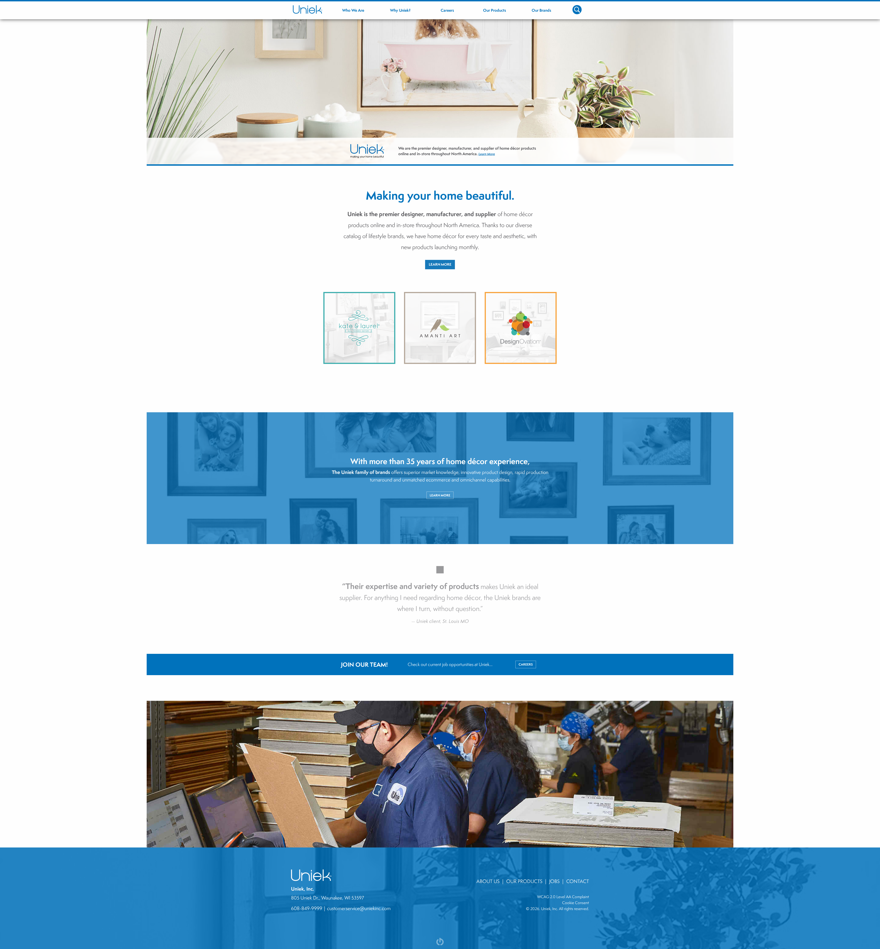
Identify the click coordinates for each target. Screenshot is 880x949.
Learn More (500, 158)
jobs (554, 881)
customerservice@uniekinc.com (359, 908)
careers (526, 664)
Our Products (524, 881)
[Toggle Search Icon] (577, 9)
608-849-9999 (306, 908)
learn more (440, 495)
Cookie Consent (575, 902)
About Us (488, 881)
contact (577, 881)
